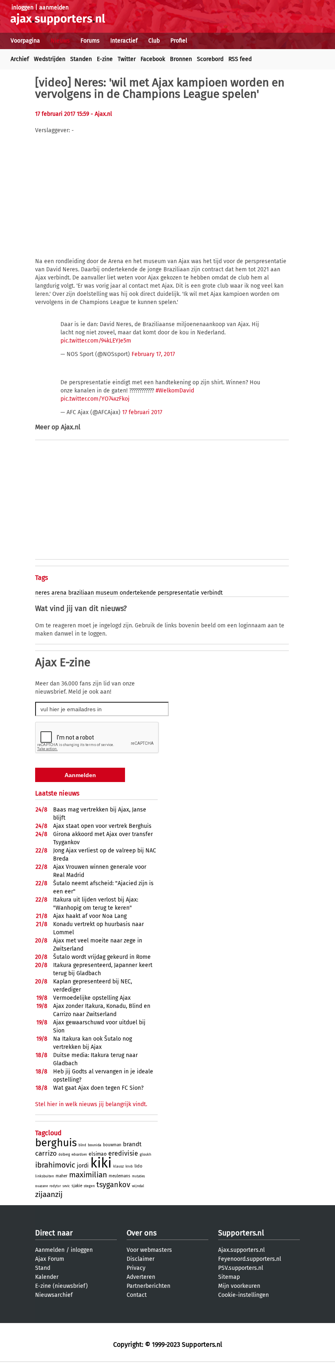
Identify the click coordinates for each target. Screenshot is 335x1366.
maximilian (88, 1174)
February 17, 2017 (153, 354)
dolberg (64, 1154)
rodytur (55, 1186)
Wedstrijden (49, 59)
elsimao (98, 1154)
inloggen (22, 7)
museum (107, 592)
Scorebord (210, 59)
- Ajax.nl (101, 113)
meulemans (119, 1176)
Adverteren (141, 1277)
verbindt (212, 592)
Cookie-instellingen (243, 1295)
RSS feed (240, 59)
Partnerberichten (148, 1286)
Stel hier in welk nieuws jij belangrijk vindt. (91, 1104)
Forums (90, 40)
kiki (101, 1163)
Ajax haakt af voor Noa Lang (90, 916)
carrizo (46, 1153)
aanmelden (54, 7)
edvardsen (79, 1154)
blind (82, 1145)
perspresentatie (178, 592)
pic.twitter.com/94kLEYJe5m (95, 340)
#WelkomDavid (175, 390)
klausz (118, 1166)
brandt (132, 1144)
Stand (42, 1268)
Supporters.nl (241, 1233)
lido (138, 1166)
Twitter (127, 59)
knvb (129, 1166)
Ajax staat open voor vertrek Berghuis (102, 826)
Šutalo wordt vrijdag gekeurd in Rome (102, 956)
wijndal (138, 1186)
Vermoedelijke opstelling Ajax (92, 997)
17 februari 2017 (142, 412)
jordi (83, 1165)
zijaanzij (49, 1194)
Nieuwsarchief (54, 1295)
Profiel (178, 40)
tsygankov (113, 1184)
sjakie (76, 1185)
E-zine (105, 59)
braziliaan (81, 592)
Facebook (153, 59)
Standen (81, 59)
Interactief (124, 40)
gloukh (145, 1154)
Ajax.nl (70, 427)
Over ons (141, 1233)
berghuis (56, 1142)
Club (154, 40)
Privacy (136, 1268)
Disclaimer (140, 1259)
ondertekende (138, 592)
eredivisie (123, 1153)
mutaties (138, 1176)
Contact (137, 1295)
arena (59, 592)
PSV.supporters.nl (240, 1268)
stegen (89, 1186)
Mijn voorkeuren (239, 1286)
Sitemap (229, 1277)
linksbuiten (44, 1176)
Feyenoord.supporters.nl (249, 1259)
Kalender (46, 1277)
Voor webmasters (149, 1250)
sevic (66, 1186)
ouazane (41, 1186)
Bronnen (181, 59)
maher (61, 1176)
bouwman (112, 1145)
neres (42, 592)
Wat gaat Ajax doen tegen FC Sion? (98, 1087)
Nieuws (60, 40)
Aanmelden (50, 1250)
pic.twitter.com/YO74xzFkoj (95, 398)
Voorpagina (25, 40)
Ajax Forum (49, 1259)
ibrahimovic (55, 1165)
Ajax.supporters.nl (241, 1250)
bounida (94, 1145)
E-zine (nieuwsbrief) (61, 1286)
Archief (20, 59)
